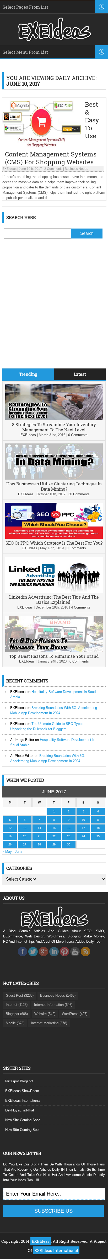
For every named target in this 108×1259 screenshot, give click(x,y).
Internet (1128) (17, 1005)
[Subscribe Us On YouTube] (75, 958)
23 (68, 836)
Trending (28, 374)
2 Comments (53, 169)
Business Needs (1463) (57, 995)
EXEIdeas (9, 169)
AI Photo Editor (22, 756)
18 (98, 827)
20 (24, 836)
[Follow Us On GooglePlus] (43, 958)
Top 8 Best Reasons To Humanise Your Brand (54, 656)
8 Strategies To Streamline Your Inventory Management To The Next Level (54, 427)
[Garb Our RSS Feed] (85, 958)
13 (24, 827)
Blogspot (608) (17, 1014)
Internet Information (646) (53, 1005)
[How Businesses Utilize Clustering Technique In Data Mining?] (54, 478)
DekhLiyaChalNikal (19, 1110)
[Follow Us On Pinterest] (64, 958)
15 (54, 827)
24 (83, 836)
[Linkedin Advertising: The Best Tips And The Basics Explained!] (54, 592)
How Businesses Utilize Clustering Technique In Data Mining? (54, 486)
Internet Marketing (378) (49, 1023)
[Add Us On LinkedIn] (54, 958)
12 (10, 827)
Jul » (18, 852)
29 (54, 844)
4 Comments (80, 607)
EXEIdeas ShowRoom (22, 1091)
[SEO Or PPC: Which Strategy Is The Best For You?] (54, 538)
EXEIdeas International (22, 1101)
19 (10, 836)
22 (54, 836)
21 (39, 836)
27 (24, 844)
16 (68, 827)
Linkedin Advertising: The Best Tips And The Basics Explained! (54, 599)
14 (39, 827)
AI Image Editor (22, 740)
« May (7, 852)
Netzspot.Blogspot (19, 1081)
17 (83, 827)
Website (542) (44, 1014)
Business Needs (76, 169)
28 (39, 844)
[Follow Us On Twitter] (33, 958)
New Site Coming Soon (22, 1120)
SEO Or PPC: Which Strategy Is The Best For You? (54, 543)
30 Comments (79, 494)
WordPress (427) (74, 1014)
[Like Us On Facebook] (22, 958)
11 (97, 819)
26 (10, 844)
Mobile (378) (15, 1023)
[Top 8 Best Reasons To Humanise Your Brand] (54, 651)
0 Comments (78, 435)
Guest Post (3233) (20, 995)
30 (68, 844)
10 (83, 819)
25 (98, 836)
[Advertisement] (54, 306)
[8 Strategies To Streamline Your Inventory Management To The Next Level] (54, 419)
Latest (80, 374)
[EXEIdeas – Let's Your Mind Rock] (54, 39)
